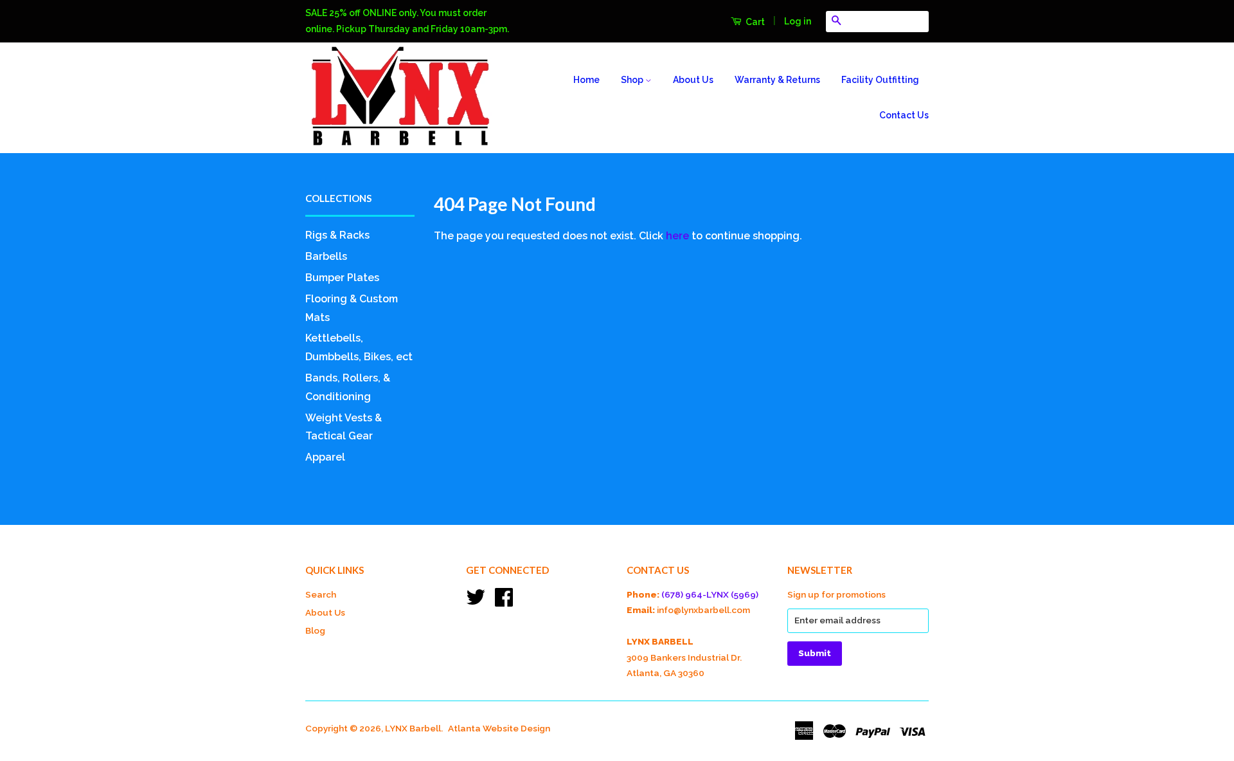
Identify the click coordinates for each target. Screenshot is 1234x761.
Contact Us (904, 115)
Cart (754, 22)
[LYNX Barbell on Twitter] (475, 601)
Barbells (326, 256)
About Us (693, 80)
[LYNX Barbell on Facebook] (504, 601)
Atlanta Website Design (499, 728)
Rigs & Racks (337, 235)
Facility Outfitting (880, 80)
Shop (633, 80)
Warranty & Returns (777, 80)
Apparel (325, 457)
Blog (315, 630)
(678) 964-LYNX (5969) (709, 594)
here (677, 236)
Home (586, 80)
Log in (797, 21)
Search (320, 594)
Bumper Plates (342, 277)
